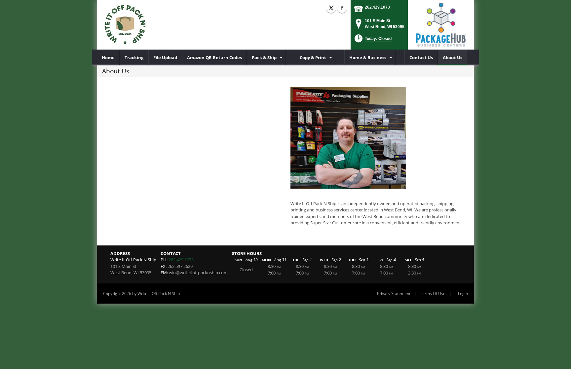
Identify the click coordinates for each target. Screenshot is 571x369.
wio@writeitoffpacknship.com (198, 273)
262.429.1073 (377, 7)
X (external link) (331, 8)
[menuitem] (108, 57)
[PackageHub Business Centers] (441, 24)
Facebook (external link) (342, 8)
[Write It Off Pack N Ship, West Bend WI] (124, 24)
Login (463, 293)
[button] (372, 40)
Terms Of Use (432, 293)
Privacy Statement (393, 293)
